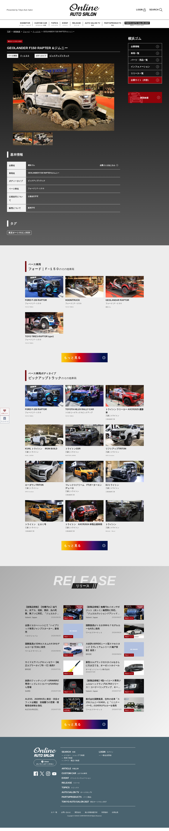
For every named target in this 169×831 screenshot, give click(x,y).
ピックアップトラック (59, 56)
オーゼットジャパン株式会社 (98, 669)
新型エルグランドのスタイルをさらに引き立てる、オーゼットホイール (103, 664)
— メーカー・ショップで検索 (73, 755)
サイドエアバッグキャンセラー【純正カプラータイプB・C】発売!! (42, 664)
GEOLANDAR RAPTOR (117, 300)
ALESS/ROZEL (31, 710)
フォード (26, 32)
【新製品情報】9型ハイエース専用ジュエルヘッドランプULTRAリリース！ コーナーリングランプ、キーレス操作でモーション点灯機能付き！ (103, 684)
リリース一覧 (137, 73)
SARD (27, 691)
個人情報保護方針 (91, 812)
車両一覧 (135, 53)
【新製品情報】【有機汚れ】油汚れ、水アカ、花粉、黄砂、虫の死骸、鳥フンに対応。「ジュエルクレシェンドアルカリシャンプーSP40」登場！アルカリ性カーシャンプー (42, 610)
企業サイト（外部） (140, 80)
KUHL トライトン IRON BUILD (42, 449)
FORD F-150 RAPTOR (36, 300)
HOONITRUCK (72, 300)
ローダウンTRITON (34, 485)
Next (110, 97)
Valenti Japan (31, 617)
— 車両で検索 (67, 758)
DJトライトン (112, 485)
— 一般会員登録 (105, 755)
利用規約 (105, 812)
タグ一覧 (54, 812)
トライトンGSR (73, 449)
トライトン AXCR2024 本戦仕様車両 (83, 524)
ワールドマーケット (94, 633)
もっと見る (72, 357)
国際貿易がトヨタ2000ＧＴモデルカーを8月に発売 (103, 627)
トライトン (111, 524)
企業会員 (115, 812)
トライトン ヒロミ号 (35, 524)
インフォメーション (140, 67)
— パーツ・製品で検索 (70, 760)
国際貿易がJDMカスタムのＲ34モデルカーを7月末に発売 (42, 645)
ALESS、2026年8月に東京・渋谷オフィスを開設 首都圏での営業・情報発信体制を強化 (42, 702)
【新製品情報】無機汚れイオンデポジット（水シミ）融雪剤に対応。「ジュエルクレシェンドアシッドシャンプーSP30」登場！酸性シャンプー (103, 610)
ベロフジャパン (31, 636)
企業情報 (135, 46)
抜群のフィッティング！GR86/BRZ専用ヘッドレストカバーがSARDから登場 (42, 683)
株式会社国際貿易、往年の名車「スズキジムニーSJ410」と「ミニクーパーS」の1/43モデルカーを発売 (103, 702)
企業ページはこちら (107, 165)
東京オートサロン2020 (19, 233)
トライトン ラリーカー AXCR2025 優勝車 (125, 411)
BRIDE (89, 654)
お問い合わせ (66, 812)
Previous (17, 97)
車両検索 (16, 32)
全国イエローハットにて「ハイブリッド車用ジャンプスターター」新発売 (42, 628)
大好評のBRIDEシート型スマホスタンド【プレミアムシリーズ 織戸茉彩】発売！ (103, 647)
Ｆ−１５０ (37, 32)
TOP (9, 32)
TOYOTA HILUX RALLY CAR (79, 409)
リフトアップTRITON (116, 449)
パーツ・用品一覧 (139, 60)
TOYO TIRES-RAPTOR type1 (39, 336)
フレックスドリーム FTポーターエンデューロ (83, 486)
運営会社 (78, 812)
